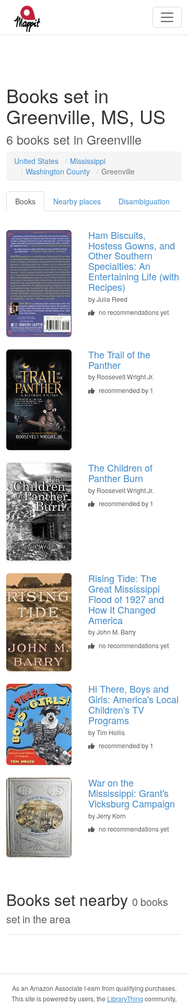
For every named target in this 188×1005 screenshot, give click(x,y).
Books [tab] (25, 201)
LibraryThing (125, 998)
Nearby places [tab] (77, 201)
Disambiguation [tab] (144, 201)
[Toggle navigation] (167, 17)
